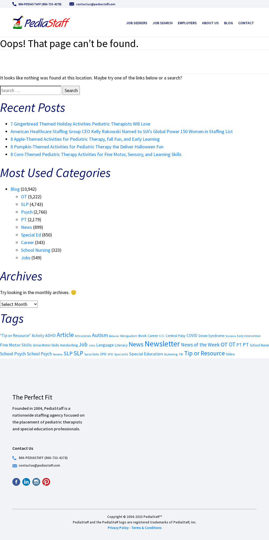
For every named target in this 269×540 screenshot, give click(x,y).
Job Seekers (136, 23)
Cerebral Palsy (175, 336)
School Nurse (259, 345)
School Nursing (35, 250)
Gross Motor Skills (46, 345)
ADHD (50, 335)
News (26, 227)
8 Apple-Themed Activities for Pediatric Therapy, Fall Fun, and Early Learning (85, 139)
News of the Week (200, 344)
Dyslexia (231, 336)
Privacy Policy (118, 528)
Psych (27, 212)
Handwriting (69, 345)
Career (27, 242)
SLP (25, 204)
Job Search (163, 23)
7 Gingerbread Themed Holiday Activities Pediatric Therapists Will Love (80, 124)
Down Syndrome (211, 335)
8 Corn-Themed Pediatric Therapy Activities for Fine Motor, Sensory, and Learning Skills (96, 154)
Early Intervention (249, 336)
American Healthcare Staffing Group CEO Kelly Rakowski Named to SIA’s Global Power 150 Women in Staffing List (122, 131)
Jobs (25, 258)
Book (142, 335)
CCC (161, 336)
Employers (187, 23)
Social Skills (91, 354)
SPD (103, 354)
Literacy (121, 345)
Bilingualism (128, 336)
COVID (192, 335)
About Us (210, 23)
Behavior (114, 336)
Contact (246, 23)
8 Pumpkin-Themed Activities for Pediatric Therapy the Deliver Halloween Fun (87, 147)
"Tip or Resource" (15, 335)
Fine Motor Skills (16, 345)
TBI (181, 354)
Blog (228, 23)
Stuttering (171, 354)
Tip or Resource (204, 353)
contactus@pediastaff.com (95, 4)
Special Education (146, 354)
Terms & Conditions (146, 528)
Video (230, 354)
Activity (38, 335)
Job (83, 344)
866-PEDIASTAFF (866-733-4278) (39, 4)
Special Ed (31, 235)
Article (65, 335)
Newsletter (162, 344)
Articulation (83, 336)
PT (24, 219)
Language (105, 344)
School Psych (13, 354)
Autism (100, 335)
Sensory (58, 354)
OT (24, 197)
